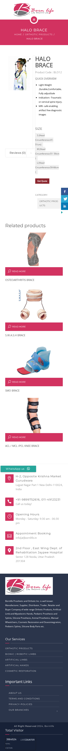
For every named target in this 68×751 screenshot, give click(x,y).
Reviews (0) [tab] (18, 152)
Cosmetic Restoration (20, 671)
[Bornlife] (34, 10)
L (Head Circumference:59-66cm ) (47, 167)
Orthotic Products (38, 34)
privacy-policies (20, 704)
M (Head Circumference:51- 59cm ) (47, 154)
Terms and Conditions (24, 698)
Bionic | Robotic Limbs (20, 654)
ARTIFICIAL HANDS (17, 665)
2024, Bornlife (45, 726)
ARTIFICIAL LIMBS (16, 659)
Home (18, 34)
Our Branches (19, 710)
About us (15, 693)
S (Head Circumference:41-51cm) (44, 140)
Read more (19, 271)
